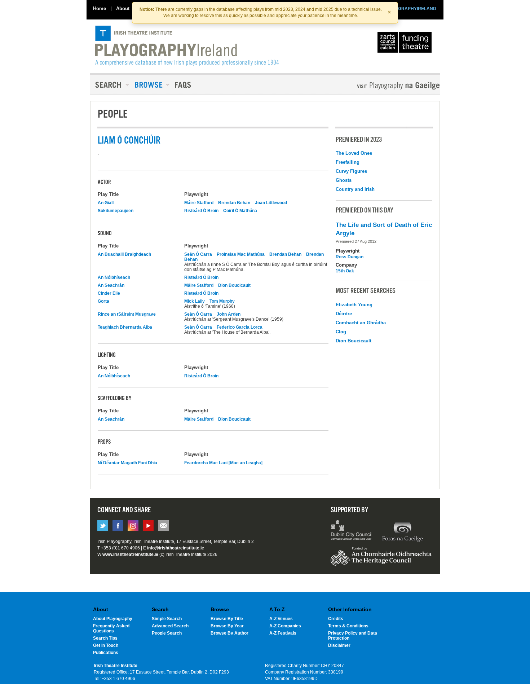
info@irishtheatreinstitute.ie (175, 548)
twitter (102, 525)
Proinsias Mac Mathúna (241, 254)
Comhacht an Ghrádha (361, 322)
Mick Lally (194, 301)
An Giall (106, 202)
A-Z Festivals (282, 633)
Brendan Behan (234, 202)
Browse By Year (227, 625)
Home (99, 8)
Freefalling (347, 162)
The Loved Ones (354, 153)
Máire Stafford (198, 202)
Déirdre (344, 313)
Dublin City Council (351, 531)
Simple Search (167, 618)
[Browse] (149, 85)
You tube (148, 525)
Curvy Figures (351, 171)
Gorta (103, 301)
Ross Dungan (349, 256)
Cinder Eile (109, 293)
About (122, 8)
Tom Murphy (222, 301)
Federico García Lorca (239, 327)
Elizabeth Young (354, 304)
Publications (105, 652)
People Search (167, 633)
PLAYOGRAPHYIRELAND (410, 8)
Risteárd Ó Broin (201, 210)
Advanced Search (170, 625)
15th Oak (345, 270)
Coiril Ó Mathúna (240, 210)
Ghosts (344, 180)
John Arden (228, 314)
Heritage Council (381, 560)
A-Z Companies (285, 625)
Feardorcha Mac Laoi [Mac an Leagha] (223, 462)
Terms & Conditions (348, 625)
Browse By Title (227, 618)
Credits (335, 618)
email (163, 525)
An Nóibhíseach (114, 277)
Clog (341, 331)
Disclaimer (339, 645)
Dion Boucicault (234, 285)
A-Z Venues (281, 618)
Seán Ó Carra (198, 254)
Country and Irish (355, 189)
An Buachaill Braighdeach (124, 254)
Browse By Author (229, 633)
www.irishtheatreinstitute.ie (130, 554)
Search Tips (105, 638)
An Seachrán (111, 285)
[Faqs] (183, 85)
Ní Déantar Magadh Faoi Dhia (127, 462)
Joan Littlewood (271, 202)
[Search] (110, 85)
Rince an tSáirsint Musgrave (127, 314)
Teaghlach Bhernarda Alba (125, 327)
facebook (117, 525)
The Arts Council (405, 44)
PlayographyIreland (187, 45)
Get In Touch (105, 645)
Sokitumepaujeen (115, 210)
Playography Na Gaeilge (377, 86)
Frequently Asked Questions (111, 628)
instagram (133, 525)
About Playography (112, 618)
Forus (402, 531)
